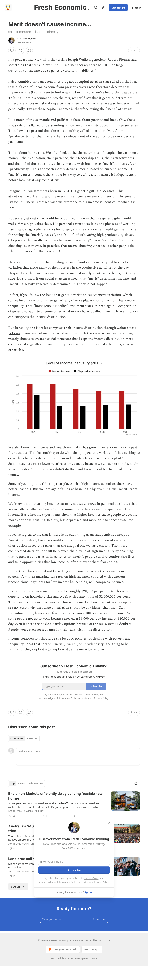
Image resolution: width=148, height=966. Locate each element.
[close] (109, 823)
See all (15, 886)
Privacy (74, 940)
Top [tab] (12, 783)
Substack (56, 958)
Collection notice (100, 940)
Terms (84, 940)
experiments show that (59, 514)
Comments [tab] (16, 738)
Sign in (137, 7)
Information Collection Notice (73, 882)
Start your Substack (64, 949)
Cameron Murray (27, 38)
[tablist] (24, 738)
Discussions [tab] (36, 783)
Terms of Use (91, 878)
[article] (74, 804)
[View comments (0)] (20, 50)
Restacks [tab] (32, 738)
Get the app (91, 949)
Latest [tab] (22, 783)
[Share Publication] (103, 7)
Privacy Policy (101, 882)
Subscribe (118, 7)
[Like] (12, 50)
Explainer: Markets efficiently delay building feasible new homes (55, 796)
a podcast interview (27, 59)
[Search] (95, 7)
